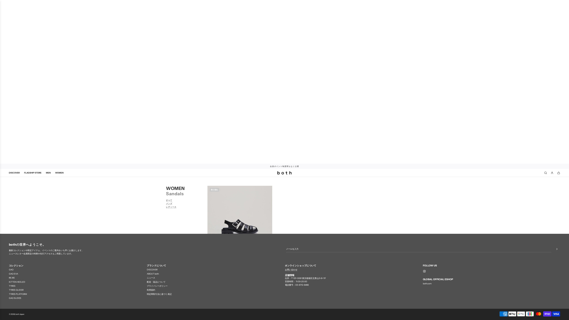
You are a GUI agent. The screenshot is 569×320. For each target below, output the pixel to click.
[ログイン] (552, 173)
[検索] (545, 173)
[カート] (558, 173)
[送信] (557, 249)
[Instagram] (424, 271)
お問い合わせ (291, 269)
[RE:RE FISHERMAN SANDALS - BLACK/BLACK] (239, 218)
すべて (169, 200)
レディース (171, 207)
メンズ (169, 203)
